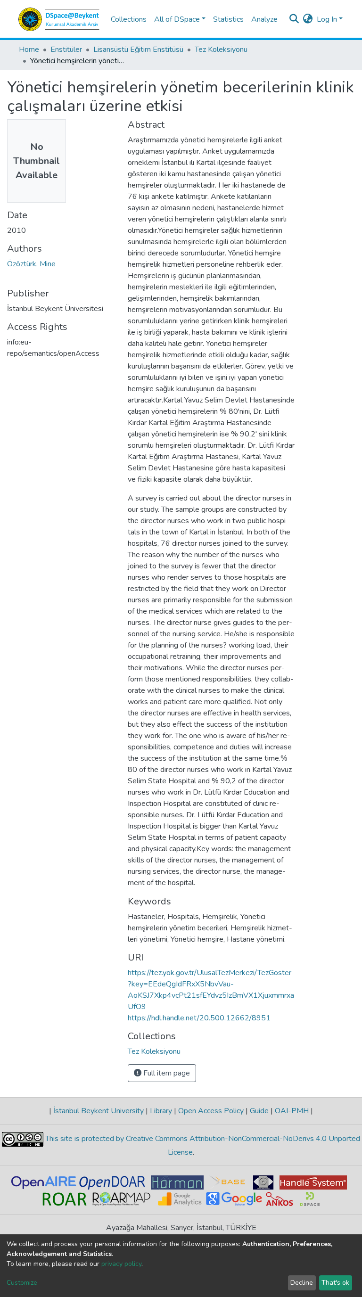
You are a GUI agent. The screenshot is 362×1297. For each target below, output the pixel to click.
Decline (301, 1282)
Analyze (264, 19)
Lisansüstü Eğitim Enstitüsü (138, 49)
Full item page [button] (165, 1073)
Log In (327, 19)
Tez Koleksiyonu (221, 49)
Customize (22, 1282)
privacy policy (121, 1263)
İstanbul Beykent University (98, 1111)
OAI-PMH (292, 1111)
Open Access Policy (211, 1111)
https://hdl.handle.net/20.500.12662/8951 (199, 1018)
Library (161, 1111)
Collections (129, 19)
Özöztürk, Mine (31, 264)
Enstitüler (66, 49)
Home (29, 49)
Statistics (228, 19)
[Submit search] (294, 19)
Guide (259, 1111)
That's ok (335, 1282)
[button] (308, 19)
